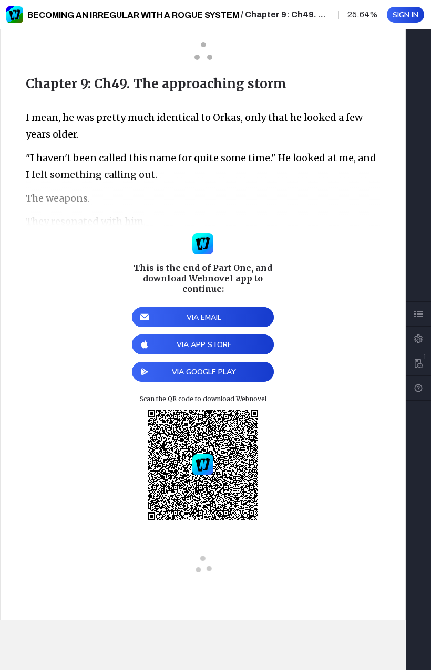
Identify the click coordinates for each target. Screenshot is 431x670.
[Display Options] (418, 338)
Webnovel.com (14, 14)
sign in (405, 15)
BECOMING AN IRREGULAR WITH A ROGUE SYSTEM (133, 15)
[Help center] (418, 388)
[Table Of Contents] (418, 314)
